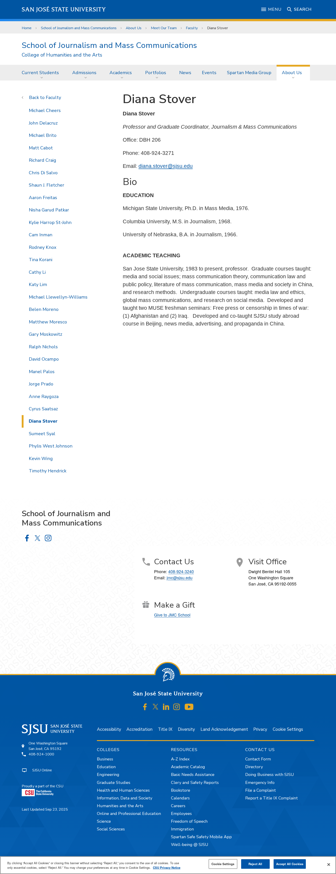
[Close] (329, 865)
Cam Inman (40, 235)
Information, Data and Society (124, 798)
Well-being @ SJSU (189, 844)
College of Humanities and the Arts (62, 55)
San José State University (64, 9)
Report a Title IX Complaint (271, 798)
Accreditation (139, 729)
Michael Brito (42, 135)
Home (27, 28)
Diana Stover (43, 421)
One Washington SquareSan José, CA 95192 (48, 746)
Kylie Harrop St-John (50, 222)
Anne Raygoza (44, 396)
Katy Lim (38, 284)
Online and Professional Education (129, 813)
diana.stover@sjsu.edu (166, 166)
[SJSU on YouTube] (189, 706)
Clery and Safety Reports (195, 782)
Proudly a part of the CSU (42, 786)
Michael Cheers (45, 110)
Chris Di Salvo (43, 173)
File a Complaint (260, 790)
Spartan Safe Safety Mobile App (201, 837)
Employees (181, 813)
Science (104, 821)
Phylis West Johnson (50, 446)
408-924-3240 (181, 571)
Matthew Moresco (48, 322)
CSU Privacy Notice (166, 867)
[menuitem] (41, 72)
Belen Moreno (44, 309)
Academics (120, 73)
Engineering (108, 774)
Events (209, 73)
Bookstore (180, 790)
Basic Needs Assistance (192, 774)
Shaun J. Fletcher (46, 185)
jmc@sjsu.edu (179, 577)
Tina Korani (40, 260)
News (185, 73)
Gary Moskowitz (45, 334)
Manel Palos (42, 372)
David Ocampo (44, 359)
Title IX (165, 729)
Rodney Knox (42, 247)
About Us (133, 28)
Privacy (260, 729)
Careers (178, 806)
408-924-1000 (41, 754)
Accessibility (109, 729)
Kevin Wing (41, 458)
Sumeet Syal (42, 434)
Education (106, 767)
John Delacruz (43, 123)
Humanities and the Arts (120, 806)
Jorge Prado (41, 384)
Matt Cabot (41, 148)
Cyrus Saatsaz (43, 409)
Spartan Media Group (249, 73)
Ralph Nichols (43, 347)
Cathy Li (37, 272)
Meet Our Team (164, 28)
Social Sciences (111, 829)
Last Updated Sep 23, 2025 (45, 809)
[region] (168, 865)
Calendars (180, 798)
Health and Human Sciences (123, 790)
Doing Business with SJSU (269, 774)
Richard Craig (42, 160)
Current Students (40, 73)
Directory (254, 767)
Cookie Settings (288, 729)
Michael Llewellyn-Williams (58, 297)
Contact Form (258, 759)
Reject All (255, 864)
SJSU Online (42, 770)
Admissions (84, 73)
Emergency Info (260, 782)
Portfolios (155, 73)
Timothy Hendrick (47, 471)
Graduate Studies (113, 782)
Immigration (182, 829)
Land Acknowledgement (224, 729)
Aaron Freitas (43, 198)
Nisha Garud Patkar (49, 210)
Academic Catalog (188, 767)
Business (105, 759)
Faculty (192, 28)
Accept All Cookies (289, 864)
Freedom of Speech (189, 821)
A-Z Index (180, 759)
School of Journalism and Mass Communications (79, 28)
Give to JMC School (172, 615)
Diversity (186, 729)
